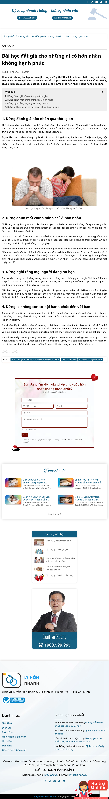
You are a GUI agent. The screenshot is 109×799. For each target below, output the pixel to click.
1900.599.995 (51, 775)
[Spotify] (64, 781)
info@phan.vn (78, 775)
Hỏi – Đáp (7, 741)
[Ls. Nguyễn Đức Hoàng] (54, 619)
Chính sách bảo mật (73, 440)
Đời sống (8, 46)
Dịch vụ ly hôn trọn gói (56, 549)
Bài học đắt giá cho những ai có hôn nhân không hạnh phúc (35, 360)
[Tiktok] (59, 781)
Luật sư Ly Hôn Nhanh (45, 797)
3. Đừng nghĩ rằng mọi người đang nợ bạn (27, 103)
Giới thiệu (7, 723)
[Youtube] (54, 781)
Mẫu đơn (7, 732)
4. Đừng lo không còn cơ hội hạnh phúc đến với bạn (32, 106)
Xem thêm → (54, 514)
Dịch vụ (6, 728)
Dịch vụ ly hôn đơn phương (59, 575)
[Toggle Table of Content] (101, 92)
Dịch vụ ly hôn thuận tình (58, 541)
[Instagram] (50, 781)
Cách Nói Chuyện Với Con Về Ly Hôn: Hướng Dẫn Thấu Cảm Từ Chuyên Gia (36, 498)
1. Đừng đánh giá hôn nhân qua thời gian (27, 96)
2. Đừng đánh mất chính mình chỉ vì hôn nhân (29, 99)
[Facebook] (45, 781)
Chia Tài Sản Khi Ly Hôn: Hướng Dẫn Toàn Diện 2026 (87, 498)
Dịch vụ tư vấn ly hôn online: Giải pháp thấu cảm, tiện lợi (34, 481)
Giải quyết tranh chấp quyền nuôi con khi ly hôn (60, 559)
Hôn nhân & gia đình (14, 737)
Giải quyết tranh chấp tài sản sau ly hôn (58, 568)
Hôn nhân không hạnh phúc (90, 360)
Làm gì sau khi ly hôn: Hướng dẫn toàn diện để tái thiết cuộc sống (88, 481)
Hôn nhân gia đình (69, 360)
